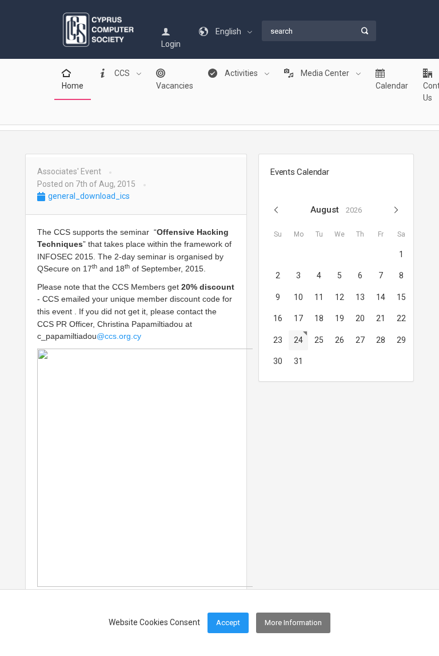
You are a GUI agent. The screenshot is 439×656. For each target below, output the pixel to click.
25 (319, 340)
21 (380, 318)
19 (339, 318)
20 (360, 318)
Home (72, 85)
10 (298, 297)
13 (360, 297)
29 (401, 340)
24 (298, 340)
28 (380, 340)
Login (171, 44)
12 (339, 297)
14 (380, 297)
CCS (122, 73)
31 (298, 361)
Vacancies (174, 85)
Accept (228, 622)
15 (401, 297)
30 (277, 361)
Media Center (325, 73)
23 (277, 340)
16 (277, 318)
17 (298, 318)
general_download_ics (88, 196)
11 (319, 297)
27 (360, 340)
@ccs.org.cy (119, 336)
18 (319, 318)
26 (339, 340)
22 (401, 318)
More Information (293, 622)
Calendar (392, 85)
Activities (241, 73)
